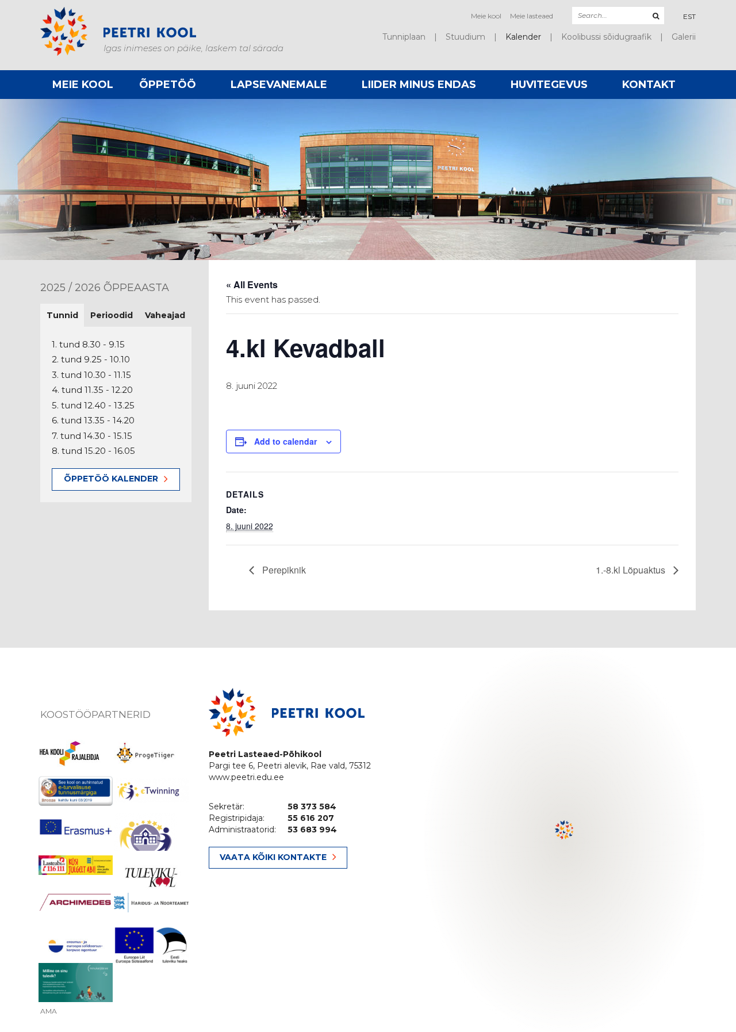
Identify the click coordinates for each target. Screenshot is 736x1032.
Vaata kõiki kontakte (273, 857)
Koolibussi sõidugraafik (606, 37)
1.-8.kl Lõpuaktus (632, 569)
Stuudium (465, 37)
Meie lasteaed (531, 16)
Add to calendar (285, 441)
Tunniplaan (403, 37)
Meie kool (486, 16)
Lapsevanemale (279, 84)
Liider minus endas (419, 84)
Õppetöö (167, 84)
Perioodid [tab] (111, 315)
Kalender (523, 37)
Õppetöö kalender (111, 478)
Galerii (684, 37)
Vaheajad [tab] (165, 315)
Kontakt (649, 84)
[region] (564, 840)
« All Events (252, 284)
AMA (48, 1011)
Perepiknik (283, 569)
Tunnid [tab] (62, 315)
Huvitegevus (549, 84)
